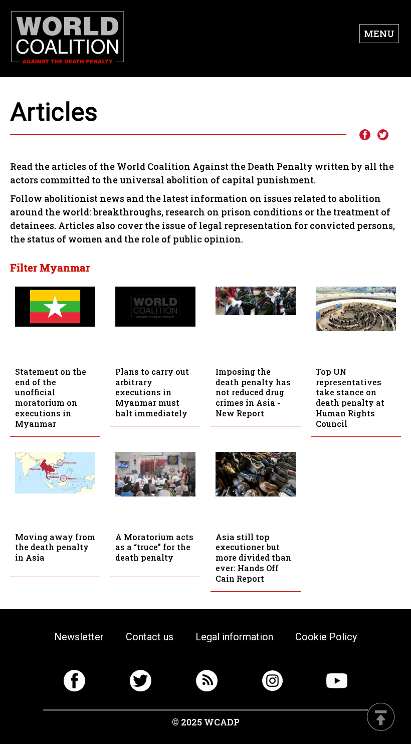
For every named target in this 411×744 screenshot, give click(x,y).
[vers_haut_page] (381, 717)
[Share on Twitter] (383, 135)
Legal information (234, 637)
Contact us (149, 637)
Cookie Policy (326, 637)
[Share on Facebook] (364, 135)
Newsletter (79, 637)
